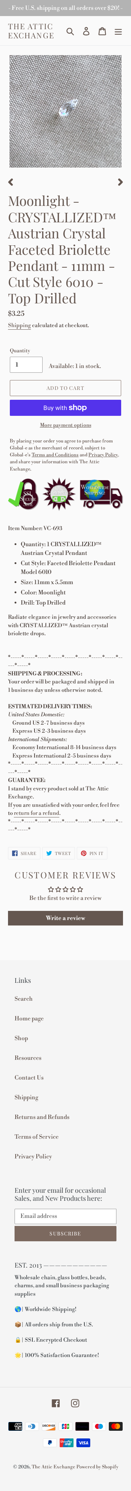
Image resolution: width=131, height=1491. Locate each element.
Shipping (19, 325)
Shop (21, 1038)
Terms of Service (37, 1137)
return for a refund (36, 813)
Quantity (20, 351)
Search (24, 999)
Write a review (65, 918)
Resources (28, 1058)
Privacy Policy (33, 1156)
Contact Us (29, 1077)
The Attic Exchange (31, 31)
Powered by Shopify (97, 1467)
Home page (29, 1018)
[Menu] (118, 31)
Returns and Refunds (42, 1117)
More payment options (65, 425)
